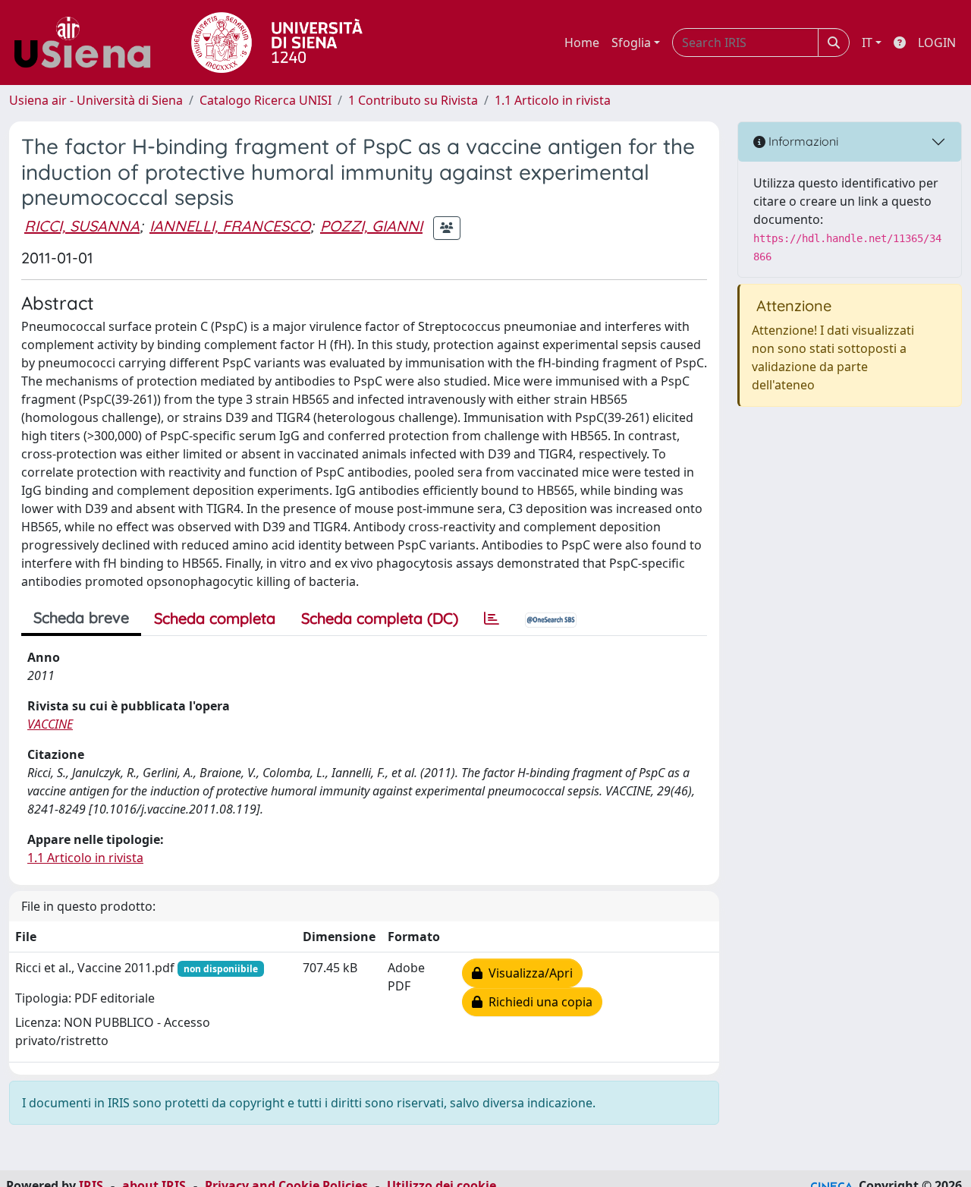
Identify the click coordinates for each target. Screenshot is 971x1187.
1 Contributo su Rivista (413, 100)
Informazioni (801, 141)
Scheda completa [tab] (214, 618)
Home (581, 42)
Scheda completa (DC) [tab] (379, 618)
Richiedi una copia (537, 1001)
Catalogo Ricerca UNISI (266, 100)
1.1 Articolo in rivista (553, 100)
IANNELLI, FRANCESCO (229, 225)
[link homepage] (88, 42)
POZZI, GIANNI (371, 225)
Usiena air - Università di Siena (96, 100)
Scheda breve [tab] (81, 617)
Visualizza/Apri (527, 973)
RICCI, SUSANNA (82, 225)
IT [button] (867, 42)
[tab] (491, 618)
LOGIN (937, 42)
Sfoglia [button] (631, 42)
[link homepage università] (277, 42)
